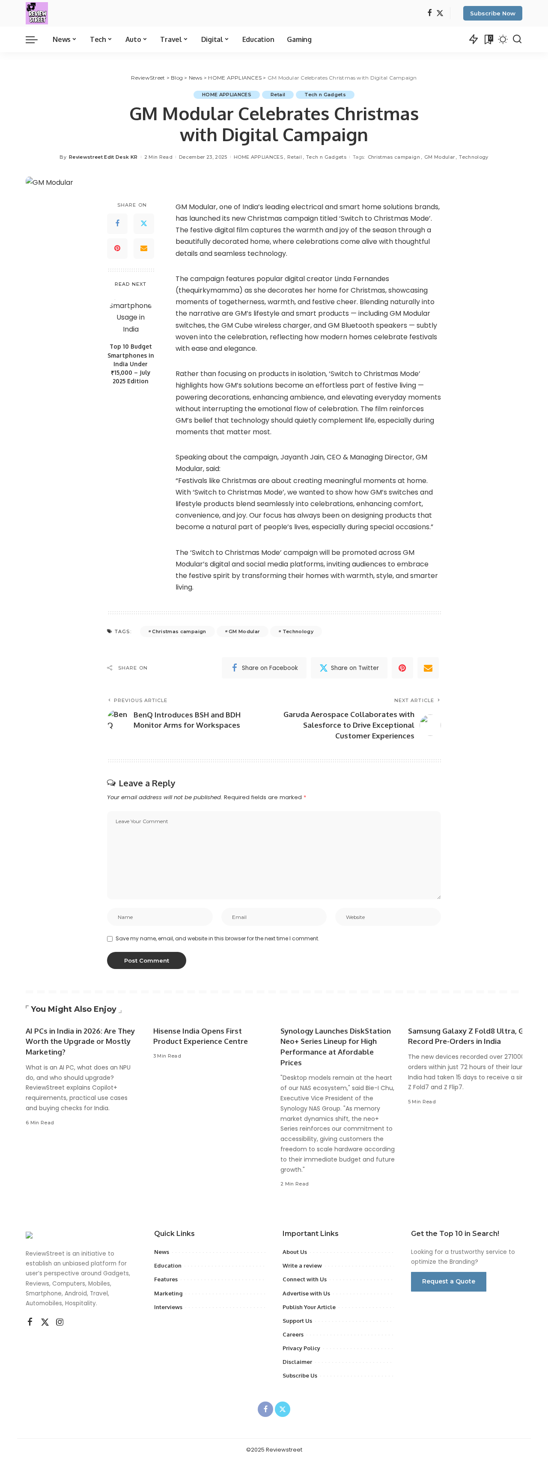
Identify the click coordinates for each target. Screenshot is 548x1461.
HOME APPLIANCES (226, 95)
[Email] (144, 248)
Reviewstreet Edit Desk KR (103, 157)
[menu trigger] (36, 39)
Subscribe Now (492, 13)
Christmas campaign (394, 157)
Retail (278, 95)
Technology (473, 157)
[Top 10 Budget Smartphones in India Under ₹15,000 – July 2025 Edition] (130, 315)
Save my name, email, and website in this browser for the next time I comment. (217, 938)
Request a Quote (448, 1281)
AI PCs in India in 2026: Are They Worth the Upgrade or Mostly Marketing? (80, 1041)
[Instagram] (60, 1322)
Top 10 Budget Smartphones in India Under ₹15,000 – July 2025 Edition (130, 364)
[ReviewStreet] (37, 13)
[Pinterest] (117, 248)
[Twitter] (440, 13)
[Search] (517, 39)
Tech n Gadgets (325, 95)
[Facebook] (429, 13)
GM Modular (439, 157)
